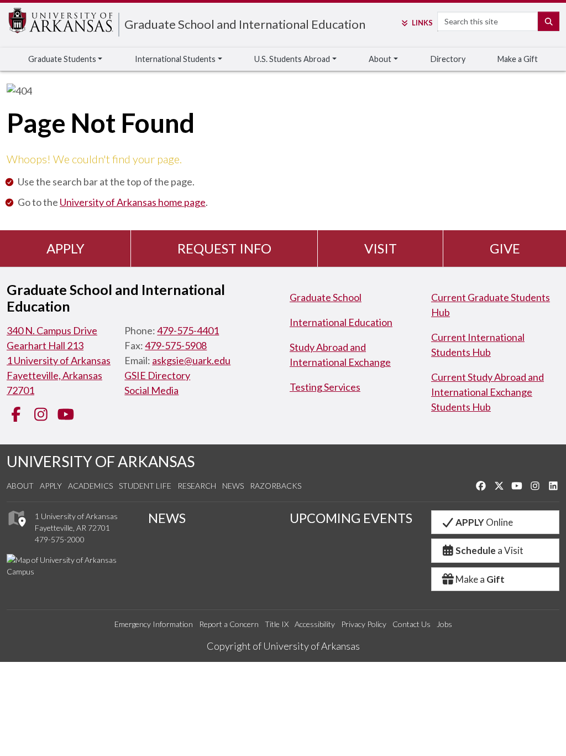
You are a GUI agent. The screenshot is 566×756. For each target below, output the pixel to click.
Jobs (444, 624)
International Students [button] (175, 59)
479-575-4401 (188, 330)
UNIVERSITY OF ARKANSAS (101, 461)
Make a (480, 579)
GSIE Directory (157, 375)
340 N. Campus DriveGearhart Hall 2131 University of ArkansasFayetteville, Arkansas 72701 (59, 360)
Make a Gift (517, 59)
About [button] (380, 59)
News (233, 485)
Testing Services (325, 387)
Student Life (145, 485)
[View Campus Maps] (16, 529)
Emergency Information (153, 624)
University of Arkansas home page (133, 202)
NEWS (167, 518)
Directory (448, 59)
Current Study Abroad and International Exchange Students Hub (487, 392)
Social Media (151, 390)
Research (196, 485)
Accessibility (315, 624)
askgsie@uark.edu (191, 360)
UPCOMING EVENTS (351, 518)
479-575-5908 (176, 345)
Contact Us (411, 624)
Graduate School (325, 297)
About (20, 485)
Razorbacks (275, 485)
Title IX (277, 624)
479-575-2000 (60, 539)
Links (422, 22)
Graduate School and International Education (244, 24)
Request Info (224, 248)
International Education (341, 322)
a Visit (489, 550)
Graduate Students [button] (62, 59)
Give (505, 248)
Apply (65, 248)
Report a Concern (229, 624)
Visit (380, 248)
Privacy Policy (363, 624)
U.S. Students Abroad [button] (292, 59)
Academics (90, 485)
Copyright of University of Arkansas (283, 646)
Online (484, 522)
